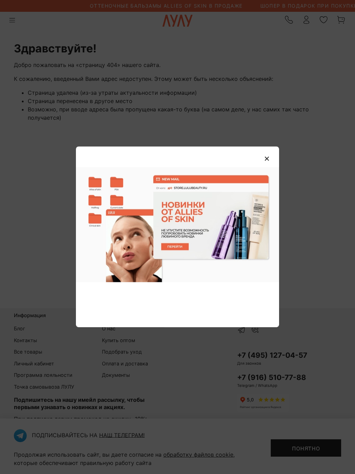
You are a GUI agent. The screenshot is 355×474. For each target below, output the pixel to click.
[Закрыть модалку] (267, 159)
